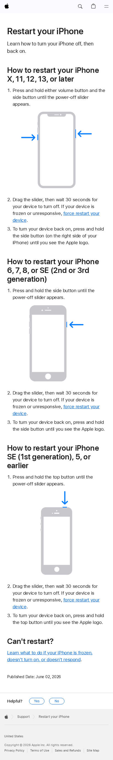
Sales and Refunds (68, 750)
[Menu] (106, 6)
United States (13, 736)
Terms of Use (39, 750)
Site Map (93, 750)
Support (23, 717)
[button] (80, 6)
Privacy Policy (14, 750)
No (57, 701)
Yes (36, 701)
